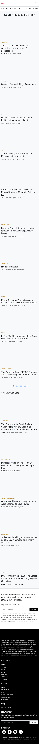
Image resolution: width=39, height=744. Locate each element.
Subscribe (4, 699)
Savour (13, 8)
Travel (21, 8)
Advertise (4, 692)
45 (25, 386)
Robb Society (5, 679)
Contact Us (5, 690)
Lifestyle (4, 677)
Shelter (4, 674)
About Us (4, 687)
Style (28, 8)
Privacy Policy (6, 708)
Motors (4, 8)
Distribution (5, 697)
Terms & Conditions (7, 695)
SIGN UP (33, 609)
